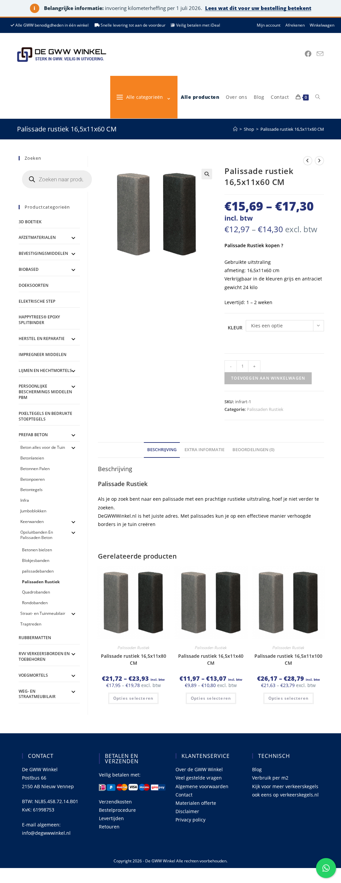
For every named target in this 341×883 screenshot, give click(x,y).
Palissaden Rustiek (265, 409)
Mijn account (268, 25)
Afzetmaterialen (37, 237)
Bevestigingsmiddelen (43, 253)
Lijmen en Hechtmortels (45, 370)
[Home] (235, 129)
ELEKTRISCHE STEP (37, 301)
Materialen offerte (195, 803)
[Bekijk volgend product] (319, 160)
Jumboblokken (33, 511)
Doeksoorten (33, 285)
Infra (24, 500)
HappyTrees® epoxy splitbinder (39, 319)
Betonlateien (32, 458)
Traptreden (30, 624)
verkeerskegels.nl (299, 795)
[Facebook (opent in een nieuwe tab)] (308, 54)
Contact (183, 795)
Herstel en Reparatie (42, 338)
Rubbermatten (35, 637)
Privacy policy (190, 819)
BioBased (29, 269)
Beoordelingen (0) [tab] (253, 449)
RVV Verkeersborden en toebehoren (44, 656)
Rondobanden (35, 603)
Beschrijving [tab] (161, 449)
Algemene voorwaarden (201, 786)
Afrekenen (295, 25)
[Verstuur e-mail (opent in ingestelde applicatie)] (320, 54)
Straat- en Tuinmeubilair (42, 613)
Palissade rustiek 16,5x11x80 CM (133, 659)
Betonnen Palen (35, 468)
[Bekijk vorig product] (307, 160)
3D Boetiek (30, 222)
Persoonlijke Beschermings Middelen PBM (45, 391)
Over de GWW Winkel (199, 769)
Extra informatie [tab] (204, 449)
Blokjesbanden (35, 560)
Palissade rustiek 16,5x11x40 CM (210, 659)
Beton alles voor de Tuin (42, 447)
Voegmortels (33, 675)
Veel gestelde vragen (198, 778)
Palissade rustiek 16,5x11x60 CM (292, 129)
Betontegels (31, 489)
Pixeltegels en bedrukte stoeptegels (45, 416)
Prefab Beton (33, 435)
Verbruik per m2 (270, 778)
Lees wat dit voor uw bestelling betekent (258, 8)
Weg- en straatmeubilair (37, 694)
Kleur (235, 327)
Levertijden (111, 818)
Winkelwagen (322, 25)
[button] (206, 174)
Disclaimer (187, 811)
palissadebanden (38, 571)
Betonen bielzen (37, 550)
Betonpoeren (32, 479)
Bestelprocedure (117, 810)
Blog (257, 769)
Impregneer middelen (42, 354)
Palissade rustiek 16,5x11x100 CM (288, 659)
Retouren (109, 826)
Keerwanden (32, 521)
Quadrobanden (36, 592)
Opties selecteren (133, 698)
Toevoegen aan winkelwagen (268, 378)
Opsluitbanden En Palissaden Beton (36, 535)
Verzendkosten (115, 801)
